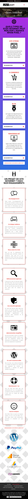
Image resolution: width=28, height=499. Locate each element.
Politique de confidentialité (15, 497)
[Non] (26, 495)
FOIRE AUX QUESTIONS (8, 487)
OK (7, 497)
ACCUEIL (9, 484)
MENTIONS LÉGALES (19, 487)
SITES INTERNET (16, 484)
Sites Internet (14, 12)
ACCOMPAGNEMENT (18, 486)
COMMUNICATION (8, 486)
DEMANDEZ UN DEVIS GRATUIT (14, 163)
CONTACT (13, 489)
